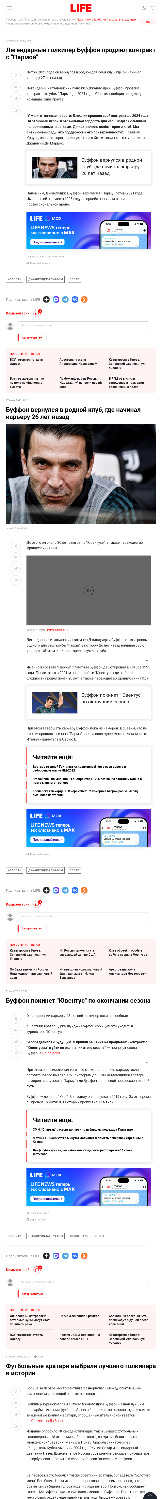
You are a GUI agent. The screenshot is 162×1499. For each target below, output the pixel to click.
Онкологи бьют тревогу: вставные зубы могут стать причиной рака (30, 1320)
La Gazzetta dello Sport (44, 1420)
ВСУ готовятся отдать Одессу (26, 361)
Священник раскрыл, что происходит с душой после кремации (128, 1320)
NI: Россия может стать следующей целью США (77, 952)
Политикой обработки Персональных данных (106, 19)
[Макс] (56, 299)
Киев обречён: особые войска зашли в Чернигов (128, 952)
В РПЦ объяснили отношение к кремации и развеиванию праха (127, 382)
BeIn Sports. (51, 1053)
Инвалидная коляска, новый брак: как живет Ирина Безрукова (80, 973)
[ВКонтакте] (75, 299)
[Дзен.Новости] (46, 299)
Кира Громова (38, 1219)
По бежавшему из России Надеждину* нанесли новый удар (80, 382)
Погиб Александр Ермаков (79, 1316)
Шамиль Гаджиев (40, 263)
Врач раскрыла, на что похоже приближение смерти (27, 382)
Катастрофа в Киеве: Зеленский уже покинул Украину (127, 363)
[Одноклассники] (84, 299)
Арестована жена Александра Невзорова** (78, 361)
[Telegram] (65, 299)
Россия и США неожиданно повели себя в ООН (79, 1337)
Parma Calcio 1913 (57, 630)
